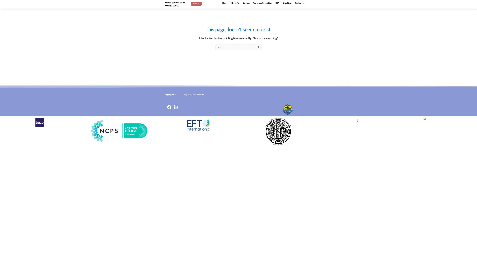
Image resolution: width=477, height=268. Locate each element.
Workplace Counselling (262, 3)
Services (246, 3)
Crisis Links (287, 3)
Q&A (277, 3)
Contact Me (299, 3)
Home (224, 3)
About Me (235, 3)
